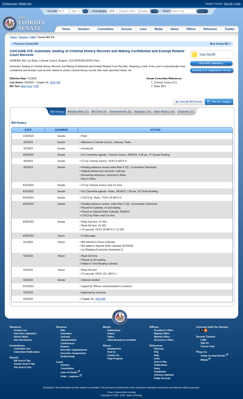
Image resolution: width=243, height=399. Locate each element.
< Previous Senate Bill (25, 43)
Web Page (26, 86)
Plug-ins (201, 351)
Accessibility (130, 392)
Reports (65, 346)
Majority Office (162, 333)
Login (238, 3)
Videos (111, 333)
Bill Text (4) (99, 111)
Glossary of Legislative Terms (211, 70)
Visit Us (111, 352)
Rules (157, 368)
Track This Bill (207, 54)
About (174, 29)
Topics (110, 337)
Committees (106, 29)
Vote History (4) (164, 111)
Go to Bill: (52, 11)
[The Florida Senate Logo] (23, 23)
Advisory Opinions (164, 375)
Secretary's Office (164, 340)
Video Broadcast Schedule (121, 340)
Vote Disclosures (23, 340)
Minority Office (162, 337)
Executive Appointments (74, 350)
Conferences (68, 343)
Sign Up (228, 3)
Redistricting (67, 356)
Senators (84, 29)
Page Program (115, 358)
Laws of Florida (69, 372)
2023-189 (55, 82)
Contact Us (113, 355)
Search (166, 11)
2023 (33, 37)
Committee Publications (27, 352)
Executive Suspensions (73, 353)
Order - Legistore (70, 376)
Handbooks (160, 372)
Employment (114, 349)
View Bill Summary (211, 63)
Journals (65, 337)
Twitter (202, 330)
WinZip (204, 360)
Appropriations (69, 340)
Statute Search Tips (24, 364)
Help (156, 355)
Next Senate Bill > (220, 43)
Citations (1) (186, 111)
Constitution (67, 368)
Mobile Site (25, 3)
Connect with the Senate (212, 326)
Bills (63, 330)
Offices (191, 29)
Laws (143, 29)
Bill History (57, 111)
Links (157, 358)
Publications (114, 330)
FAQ (156, 352)
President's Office (163, 330)
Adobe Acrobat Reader (213, 356)
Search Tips (160, 362)
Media (159, 29)
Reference (210, 29)
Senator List (20, 330)
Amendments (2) (121, 111)
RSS (205, 330)
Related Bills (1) (78, 111)
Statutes (65, 365)
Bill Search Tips (22, 361)
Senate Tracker (205, 336)
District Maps (21, 337)
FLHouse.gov (9, 3)
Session (126, 29)
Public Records (162, 378)
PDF (36, 86)
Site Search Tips (23, 367)
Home (66, 29)
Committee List (22, 349)
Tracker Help (207, 346)
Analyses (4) (142, 111)
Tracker (230, 29)
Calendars (66, 333)
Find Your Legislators (25, 333)
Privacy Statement (115, 392)
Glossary (159, 349)
